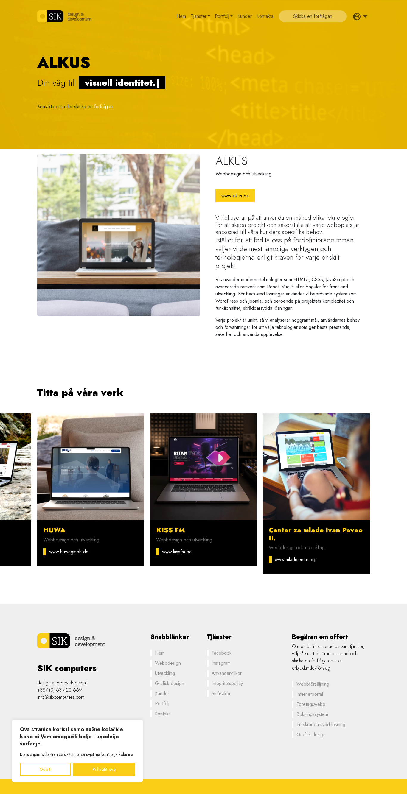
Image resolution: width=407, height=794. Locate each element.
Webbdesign (168, 663)
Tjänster (198, 16)
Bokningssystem (312, 714)
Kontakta (265, 16)
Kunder (244, 16)
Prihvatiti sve (104, 769)
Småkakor (221, 693)
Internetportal (309, 694)
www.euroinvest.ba (181, 551)
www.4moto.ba (290, 551)
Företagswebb (310, 704)
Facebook (222, 653)
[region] (77, 751)
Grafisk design (169, 683)
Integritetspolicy (227, 683)
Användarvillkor (227, 673)
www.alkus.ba (235, 195)
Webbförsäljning (312, 684)
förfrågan (103, 106)
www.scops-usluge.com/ (74, 551)
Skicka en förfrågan (312, 16)
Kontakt (162, 713)
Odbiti (45, 769)
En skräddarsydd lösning (320, 724)
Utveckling (165, 673)
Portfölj (222, 16)
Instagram (221, 663)
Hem (181, 16)
